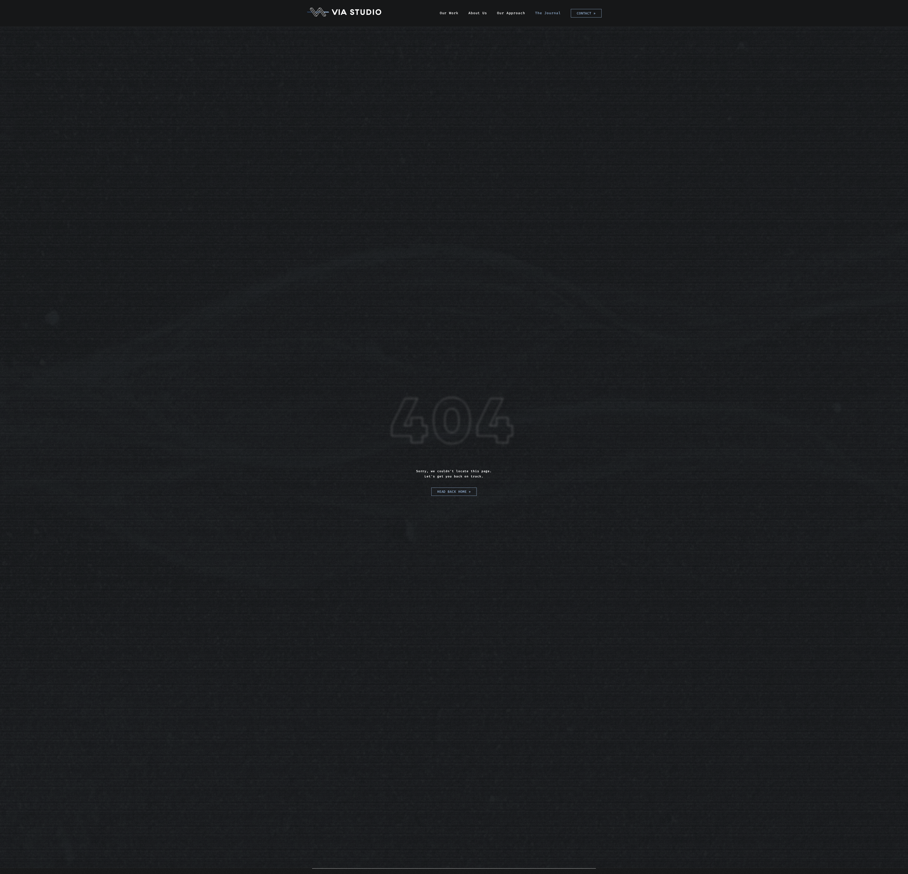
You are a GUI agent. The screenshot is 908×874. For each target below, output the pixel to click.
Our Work (449, 13)
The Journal (548, 13)
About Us (477, 13)
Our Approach (511, 13)
